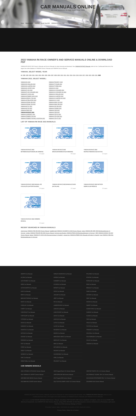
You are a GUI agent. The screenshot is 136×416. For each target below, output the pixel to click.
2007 (52, 75)
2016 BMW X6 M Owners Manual (95, 381)
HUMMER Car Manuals (60, 281)
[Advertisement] (68, 40)
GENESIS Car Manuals (27, 354)
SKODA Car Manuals (91, 301)
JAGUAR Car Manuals (59, 294)
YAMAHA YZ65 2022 (54, 110)
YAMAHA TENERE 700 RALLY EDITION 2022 (33, 118)
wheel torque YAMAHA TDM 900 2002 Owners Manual (35, 231)
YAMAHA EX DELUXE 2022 (28, 84)
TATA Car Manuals (91, 319)
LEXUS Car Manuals (59, 315)
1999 (27, 75)
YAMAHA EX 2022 (25, 82)
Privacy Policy (61, 410)
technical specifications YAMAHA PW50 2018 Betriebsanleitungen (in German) (74, 233)
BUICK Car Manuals (26, 301)
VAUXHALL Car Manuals (92, 333)
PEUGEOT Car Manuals (60, 361)
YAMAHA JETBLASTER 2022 (28, 100)
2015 (77, 75)
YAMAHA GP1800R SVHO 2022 (29, 96)
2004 (43, 75)
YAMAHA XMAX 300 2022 (55, 104)
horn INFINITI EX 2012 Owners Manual (46, 402)
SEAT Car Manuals (91, 298)
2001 (33, 75)
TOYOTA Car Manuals (92, 326)
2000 (30, 75)
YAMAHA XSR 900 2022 (55, 106)
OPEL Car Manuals (59, 357)
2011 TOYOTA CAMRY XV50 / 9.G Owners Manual (67, 381)
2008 (55, 75)
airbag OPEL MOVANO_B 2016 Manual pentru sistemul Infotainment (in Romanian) (83, 402)
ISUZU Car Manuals (59, 291)
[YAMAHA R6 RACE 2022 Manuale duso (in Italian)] (66, 170)
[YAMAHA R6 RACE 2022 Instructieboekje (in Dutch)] (97, 135)
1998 (24, 75)
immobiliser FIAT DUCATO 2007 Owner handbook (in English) (78, 399)
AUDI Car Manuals (26, 291)
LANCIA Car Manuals (59, 308)
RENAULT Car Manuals (92, 288)
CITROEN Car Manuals (27, 319)
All (21, 75)
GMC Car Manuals (26, 357)
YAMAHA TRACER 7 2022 (56, 82)
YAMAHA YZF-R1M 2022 (55, 116)
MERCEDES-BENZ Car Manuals (62, 336)
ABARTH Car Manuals (27, 273)
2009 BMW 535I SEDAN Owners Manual (31, 378)
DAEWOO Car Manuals (27, 326)
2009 (58, 75)
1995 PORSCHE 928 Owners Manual (63, 374)
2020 (93, 75)
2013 (71, 75)
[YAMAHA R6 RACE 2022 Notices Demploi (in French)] (97, 170)
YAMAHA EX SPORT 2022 (28, 88)
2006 (49, 75)
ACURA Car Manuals (26, 277)
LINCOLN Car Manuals (60, 319)
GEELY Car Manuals (26, 350)
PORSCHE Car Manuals (92, 281)
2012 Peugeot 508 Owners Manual (62, 378)
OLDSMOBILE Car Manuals (61, 354)
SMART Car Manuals (91, 305)
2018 (87, 75)
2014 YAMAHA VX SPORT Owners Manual (32, 374)
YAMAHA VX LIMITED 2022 (56, 96)
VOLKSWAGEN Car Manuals (94, 336)
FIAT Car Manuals (25, 343)
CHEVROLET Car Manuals (28, 312)
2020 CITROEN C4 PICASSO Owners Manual (33, 371)
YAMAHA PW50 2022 (26, 110)
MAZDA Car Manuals (59, 333)
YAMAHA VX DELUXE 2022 (56, 94)
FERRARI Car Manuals (27, 340)
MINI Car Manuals (58, 343)
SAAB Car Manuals (91, 291)
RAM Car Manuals (91, 284)
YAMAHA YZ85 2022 (54, 112)
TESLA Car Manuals (91, 322)
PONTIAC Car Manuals (92, 277)
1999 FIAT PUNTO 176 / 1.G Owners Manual (98, 371)
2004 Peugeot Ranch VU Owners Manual (64, 371)
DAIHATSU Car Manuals (27, 329)
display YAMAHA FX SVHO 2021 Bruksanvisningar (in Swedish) (46, 235)
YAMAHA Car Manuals (92, 343)
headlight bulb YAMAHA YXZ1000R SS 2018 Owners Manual (65, 231)
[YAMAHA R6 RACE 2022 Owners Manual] (34, 205)
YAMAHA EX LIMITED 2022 (28, 86)
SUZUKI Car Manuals (92, 315)
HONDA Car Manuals (59, 277)
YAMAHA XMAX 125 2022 (55, 102)
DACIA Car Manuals (26, 322)
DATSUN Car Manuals (27, 333)
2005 (46, 75)
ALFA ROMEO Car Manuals (28, 281)
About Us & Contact (73, 410)
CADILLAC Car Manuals (27, 305)
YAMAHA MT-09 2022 (26, 108)
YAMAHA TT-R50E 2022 (55, 86)
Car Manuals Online (68, 7)
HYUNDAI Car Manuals (60, 284)
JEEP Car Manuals (59, 298)
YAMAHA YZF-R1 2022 (55, 114)
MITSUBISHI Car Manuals (60, 347)
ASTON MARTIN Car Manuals (29, 288)
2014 (74, 75)
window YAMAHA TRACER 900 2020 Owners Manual (40, 233)
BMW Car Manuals (26, 294)
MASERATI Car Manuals (60, 329)
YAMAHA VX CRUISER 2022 (56, 90)
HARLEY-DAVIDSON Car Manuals (63, 273)
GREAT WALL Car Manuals (28, 361)
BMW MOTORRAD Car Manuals (29, 298)
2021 (96, 75)
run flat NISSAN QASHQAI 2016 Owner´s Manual (44, 399)
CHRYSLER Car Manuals (27, 315)
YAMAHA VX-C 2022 (54, 100)
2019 (90, 75)
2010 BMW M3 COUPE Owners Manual (31, 381)
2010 (61, 75)
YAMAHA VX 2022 (53, 88)
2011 (65, 75)
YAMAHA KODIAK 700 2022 (28, 104)
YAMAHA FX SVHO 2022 (27, 94)
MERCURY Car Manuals (60, 340)
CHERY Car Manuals (26, 308)
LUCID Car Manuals (59, 326)
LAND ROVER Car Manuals (61, 312)
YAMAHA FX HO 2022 (26, 90)
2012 (68, 75)
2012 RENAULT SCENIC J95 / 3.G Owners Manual (99, 374)
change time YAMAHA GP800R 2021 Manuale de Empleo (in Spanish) (81, 235)
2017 (83, 75)
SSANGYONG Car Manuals (93, 308)
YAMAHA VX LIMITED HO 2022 (57, 98)
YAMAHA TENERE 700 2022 (28, 116)
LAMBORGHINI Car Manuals (61, 305)
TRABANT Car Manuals (92, 329)
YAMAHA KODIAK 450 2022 (28, 102)
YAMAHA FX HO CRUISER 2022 (29, 92)
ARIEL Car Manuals (26, 284)
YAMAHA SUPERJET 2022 (28, 114)
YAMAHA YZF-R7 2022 (55, 118)
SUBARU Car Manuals (92, 312)
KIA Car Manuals (58, 301)
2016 (80, 75)
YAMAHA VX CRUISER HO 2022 (57, 92)
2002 (36, 75)
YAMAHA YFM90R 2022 (55, 108)
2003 (39, 75)
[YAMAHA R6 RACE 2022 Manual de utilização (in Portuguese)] (34, 170)
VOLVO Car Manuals (91, 340)
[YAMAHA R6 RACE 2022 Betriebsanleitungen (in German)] (34, 135)
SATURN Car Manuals (92, 294)
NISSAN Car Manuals (59, 350)
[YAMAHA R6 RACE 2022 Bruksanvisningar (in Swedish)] (66, 135)
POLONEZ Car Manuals (92, 273)
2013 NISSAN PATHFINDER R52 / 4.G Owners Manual (100, 378)
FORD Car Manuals (26, 347)
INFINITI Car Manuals (59, 288)
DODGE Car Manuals (26, 336)
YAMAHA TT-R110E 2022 (55, 84)
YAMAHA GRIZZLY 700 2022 (28, 98)
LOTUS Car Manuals (59, 322)
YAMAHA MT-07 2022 (26, 106)
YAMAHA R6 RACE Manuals (82, 66)
